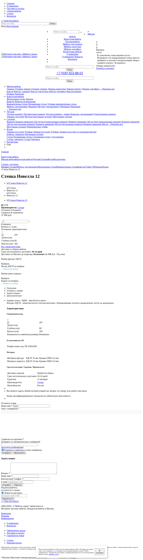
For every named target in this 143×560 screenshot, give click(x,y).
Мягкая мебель (14, 86)
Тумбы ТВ (90, 167)
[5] (16, 218)
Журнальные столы (16, 99)
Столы (10, 137)
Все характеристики (10, 246)
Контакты (11, 526)
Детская (10, 111)
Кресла (10, 91)
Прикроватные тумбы (37, 127)
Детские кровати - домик (58, 114)
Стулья (27, 139)
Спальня (11, 119)
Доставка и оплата (15, 533)
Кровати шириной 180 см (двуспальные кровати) (59, 124)
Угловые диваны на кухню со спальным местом (73, 132)
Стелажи (12, 167)
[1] (3, 218)
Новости (78, 57)
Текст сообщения (10, 408)
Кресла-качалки (73, 91)
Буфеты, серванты (15, 134)
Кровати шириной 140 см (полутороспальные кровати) (95, 122)
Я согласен (99, 552)
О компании (68, 57)
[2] (6, 218)
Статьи (10, 540)
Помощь (5, 516)
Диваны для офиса (90, 89)
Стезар (21, 207)
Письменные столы (37, 104)
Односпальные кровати (104, 114)
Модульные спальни (16, 127)
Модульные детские (62, 117)
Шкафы (4, 167)
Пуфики (11, 94)
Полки (105, 167)
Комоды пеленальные (25, 101)
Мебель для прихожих (17, 106)
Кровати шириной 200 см (96, 124)
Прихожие (75, 106)
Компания (6, 513)
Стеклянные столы (41, 137)
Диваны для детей (15, 117)
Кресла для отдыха (40, 91)
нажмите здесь (54, 554)
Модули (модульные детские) (39, 117)
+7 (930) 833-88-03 (10, 21)
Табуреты (35, 139)
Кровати (11, 122)
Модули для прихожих (48, 106)
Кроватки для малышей (81, 114)
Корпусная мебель (15, 96)
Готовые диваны (39, 89)
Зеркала (29, 99)
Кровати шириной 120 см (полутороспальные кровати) (41, 122)
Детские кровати (15, 114)
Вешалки (32, 106)
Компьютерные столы (17, 104)
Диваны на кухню (15, 132)
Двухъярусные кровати (34, 114)
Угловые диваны (23, 89)
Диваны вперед (73, 89)
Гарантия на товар (15, 535)
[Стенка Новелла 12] (17, 183)
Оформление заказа (16, 530)
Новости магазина (13, 493)
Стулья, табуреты (15, 139)
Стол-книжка (57, 137)
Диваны (10, 89)
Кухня (10, 129)
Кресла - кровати (22, 91)
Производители (14, 543)
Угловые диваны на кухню (37, 132)
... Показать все (107, 89)
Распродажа (12, 142)
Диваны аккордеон (57, 89)
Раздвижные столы (23, 137)
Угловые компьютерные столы (62, 104)
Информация (7, 518)
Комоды (10, 101)
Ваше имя (6, 406)
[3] (9, 218)
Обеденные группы (34, 134)
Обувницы (65, 106)
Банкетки (19, 94)
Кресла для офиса (57, 91)
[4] (13, 218)
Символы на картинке (12, 439)
